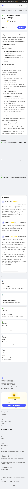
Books (2, 443)
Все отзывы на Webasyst (11, 270)
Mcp (2, 436)
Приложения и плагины (11, 10)
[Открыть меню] (24, 5)
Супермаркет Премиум (6, 421)
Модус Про (3, 419)
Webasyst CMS (4, 440)
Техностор (3, 414)
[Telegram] (14, 485)
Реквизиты (16, 481)
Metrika (2, 438)
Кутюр (2, 423)
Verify (2, 434)
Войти (20, 5)
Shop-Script (20, 10)
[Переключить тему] (17, 5)
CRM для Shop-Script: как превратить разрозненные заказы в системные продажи (12, 459)
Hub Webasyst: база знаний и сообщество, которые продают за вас (12, 452)
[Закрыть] (27, 1)
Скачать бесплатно (13, 405)
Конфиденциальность (5, 479)
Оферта (10, 481)
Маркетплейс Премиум (6, 416)
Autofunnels (3, 432)
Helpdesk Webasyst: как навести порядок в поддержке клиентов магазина (13, 456)
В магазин (21, 27)
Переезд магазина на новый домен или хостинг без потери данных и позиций (12, 466)
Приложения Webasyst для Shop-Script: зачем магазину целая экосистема (13, 463)
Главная (3, 10)
